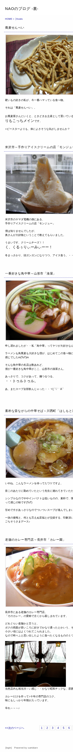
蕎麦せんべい (14, 27)
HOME (8, 19)
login (8, 748)
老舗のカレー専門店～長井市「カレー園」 (35, 539)
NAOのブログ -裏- (21, 9)
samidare (33, 748)
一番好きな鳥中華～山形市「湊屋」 (30, 273)
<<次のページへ (14, 727)
